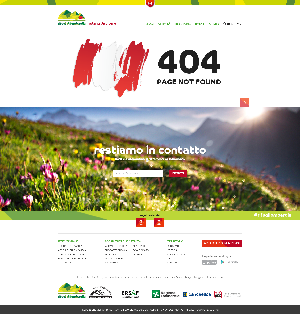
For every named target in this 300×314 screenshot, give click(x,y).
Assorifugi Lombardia (72, 250)
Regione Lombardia (70, 246)
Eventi (200, 23)
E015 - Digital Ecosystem (73, 258)
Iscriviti (178, 173)
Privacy (190, 309)
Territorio (182, 23)
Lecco (171, 258)
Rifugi (149, 23)
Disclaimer (213, 309)
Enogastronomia (116, 250)
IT (238, 24)
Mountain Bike (114, 258)
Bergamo (173, 246)
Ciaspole (138, 254)
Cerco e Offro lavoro (72, 254)
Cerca (230, 24)
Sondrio (172, 262)
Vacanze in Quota (116, 246)
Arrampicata (113, 262)
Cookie (201, 309)
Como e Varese (176, 254)
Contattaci (65, 262)
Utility (214, 23)
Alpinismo (139, 246)
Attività (164, 23)
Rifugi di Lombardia (73, 17)
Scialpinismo (141, 250)
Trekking (110, 254)
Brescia (172, 250)
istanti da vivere (102, 23)
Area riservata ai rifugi (221, 243)
